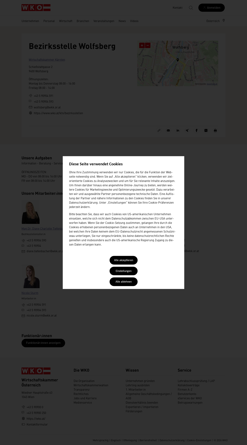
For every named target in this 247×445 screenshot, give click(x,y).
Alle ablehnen (124, 282)
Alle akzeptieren (123, 260)
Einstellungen (123, 271)
